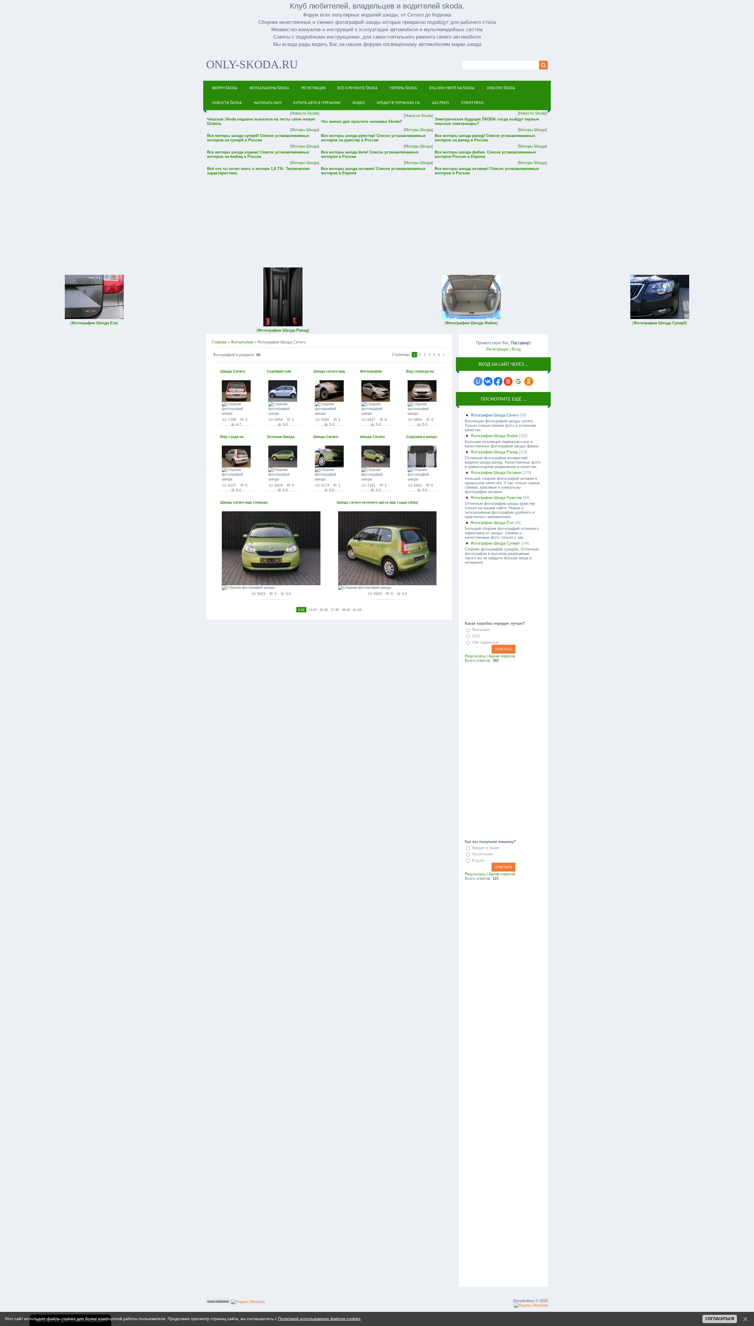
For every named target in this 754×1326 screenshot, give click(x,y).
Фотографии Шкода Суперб (495, 543)
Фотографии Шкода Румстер (496, 497)
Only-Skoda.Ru (252, 64)
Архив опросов (502, 656)
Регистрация (497, 349)
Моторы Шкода (304, 130)
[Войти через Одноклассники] (528, 381)
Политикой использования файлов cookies (319, 1318)
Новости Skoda (304, 113)
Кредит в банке (485, 848)
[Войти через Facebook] (498, 381)
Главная (219, 342)
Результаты (475, 656)
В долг (478, 860)
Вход (516, 349)
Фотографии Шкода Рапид (494, 452)
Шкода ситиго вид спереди (243, 502)
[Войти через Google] (518, 381)
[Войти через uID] (478, 381)
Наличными (482, 854)
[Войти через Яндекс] (508, 381)
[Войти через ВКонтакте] (488, 381)
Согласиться (719, 1319)
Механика (481, 629)
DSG (476, 636)
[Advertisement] (377, 217)
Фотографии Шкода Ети (492, 522)
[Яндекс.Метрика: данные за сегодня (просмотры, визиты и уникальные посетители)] (248, 1301)
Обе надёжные (485, 642)
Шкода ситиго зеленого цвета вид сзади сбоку (377, 502)
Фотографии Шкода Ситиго (495, 415)
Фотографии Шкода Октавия (496, 472)
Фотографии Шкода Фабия (494, 436)
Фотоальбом (242, 342)
